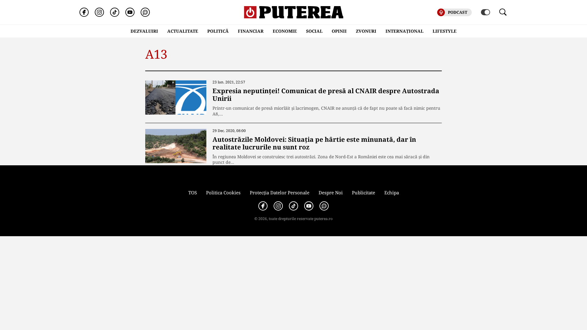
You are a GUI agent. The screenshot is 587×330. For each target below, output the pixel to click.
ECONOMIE (285, 31)
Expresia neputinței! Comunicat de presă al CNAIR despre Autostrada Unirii (325, 94)
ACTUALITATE (182, 31)
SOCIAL (314, 31)
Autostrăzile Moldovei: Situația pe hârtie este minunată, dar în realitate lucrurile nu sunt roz (314, 143)
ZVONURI (366, 31)
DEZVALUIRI (144, 31)
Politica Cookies (223, 192)
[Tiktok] (114, 12)
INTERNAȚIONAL (404, 31)
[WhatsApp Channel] (145, 12)
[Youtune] (130, 12)
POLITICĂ (218, 31)
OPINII (339, 31)
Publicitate (363, 192)
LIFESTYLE (444, 31)
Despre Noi (331, 192)
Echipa (391, 192)
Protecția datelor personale (279, 192)
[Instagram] (99, 12)
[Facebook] (84, 12)
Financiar (251, 31)
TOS (192, 192)
